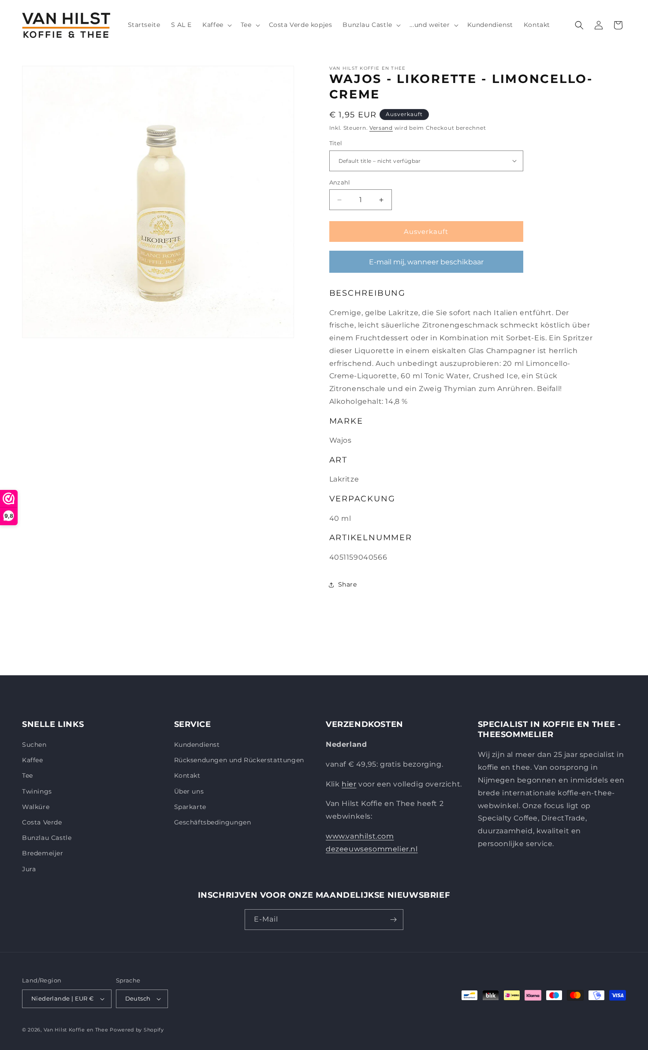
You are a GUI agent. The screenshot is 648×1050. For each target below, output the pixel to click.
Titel (336, 143)
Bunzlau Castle (46, 838)
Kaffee (32, 760)
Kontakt (187, 775)
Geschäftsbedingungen (212, 822)
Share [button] (347, 584)
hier (349, 784)
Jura (29, 869)
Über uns (189, 791)
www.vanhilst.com (360, 836)
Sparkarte (190, 807)
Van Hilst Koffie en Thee (76, 1030)
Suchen (34, 745)
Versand (381, 127)
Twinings (37, 791)
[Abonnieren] (393, 919)
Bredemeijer (42, 853)
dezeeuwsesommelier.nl (372, 849)
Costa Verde (42, 822)
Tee (27, 775)
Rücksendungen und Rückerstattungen (239, 760)
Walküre (35, 807)
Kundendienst (197, 745)
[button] (216, 24)
